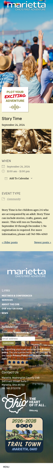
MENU (6, 467)
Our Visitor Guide (12, 309)
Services (7, 300)
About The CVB (10, 304)
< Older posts (10, 242)
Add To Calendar (19, 178)
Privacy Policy (20, 355)
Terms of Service (41, 355)
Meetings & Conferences (17, 296)
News (5, 313)
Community (13, 199)
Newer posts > (42, 242)
